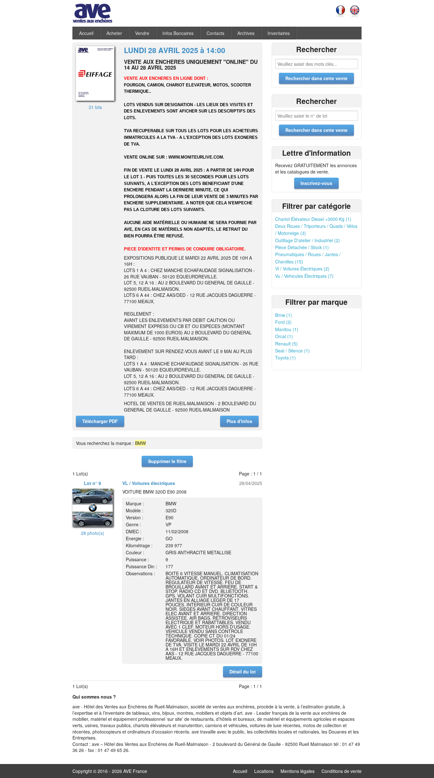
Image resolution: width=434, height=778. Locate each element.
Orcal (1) (284, 336)
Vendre (142, 33)
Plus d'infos (239, 421)
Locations (264, 771)
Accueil (86, 33)
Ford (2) (283, 322)
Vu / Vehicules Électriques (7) (304, 276)
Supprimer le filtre (167, 461)
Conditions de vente (342, 771)
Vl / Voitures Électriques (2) (302, 268)
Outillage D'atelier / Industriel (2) (307, 240)
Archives (245, 33)
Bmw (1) (283, 315)
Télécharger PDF (100, 421)
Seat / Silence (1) (292, 350)
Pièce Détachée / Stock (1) (302, 247)
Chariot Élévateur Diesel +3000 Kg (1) (313, 219)
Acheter (114, 33)
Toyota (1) (285, 357)
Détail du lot (242, 671)
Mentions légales (298, 771)
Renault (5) (286, 343)
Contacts (215, 33)
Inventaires (279, 33)
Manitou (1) (286, 329)
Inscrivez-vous (316, 183)
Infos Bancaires (177, 33)
